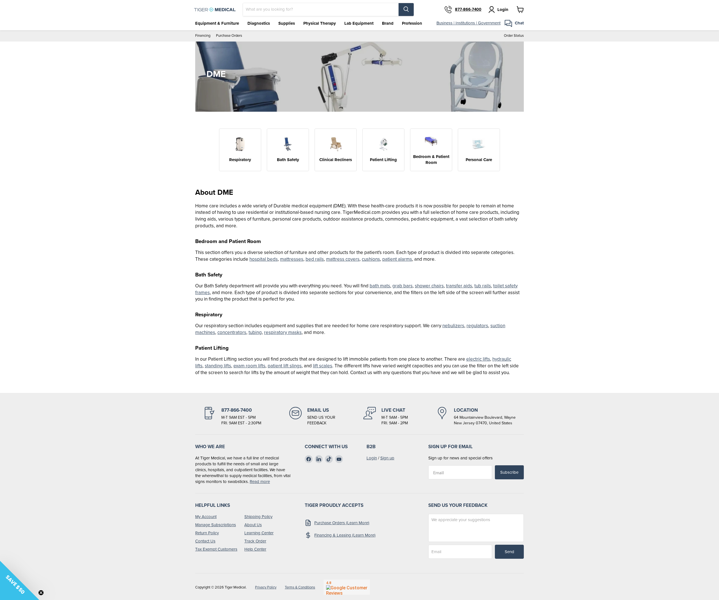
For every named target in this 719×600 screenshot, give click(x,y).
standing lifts (218, 365)
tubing (255, 332)
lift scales (322, 365)
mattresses (291, 259)
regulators (477, 325)
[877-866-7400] (232, 416)
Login (372, 458)
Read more (260, 481)
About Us (253, 525)
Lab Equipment (359, 23)
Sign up (387, 458)
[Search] (406, 9)
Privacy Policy (265, 587)
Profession (412, 23)
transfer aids (459, 285)
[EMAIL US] (312, 416)
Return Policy (207, 533)
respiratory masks (283, 332)
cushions (371, 259)
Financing (202, 36)
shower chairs (429, 285)
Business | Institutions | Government (468, 23)
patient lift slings (285, 365)
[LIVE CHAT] (385, 416)
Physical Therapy (319, 23)
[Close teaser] (41, 593)
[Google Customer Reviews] (347, 587)
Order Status (514, 36)
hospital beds (263, 259)
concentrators (231, 332)
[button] (19, 580)
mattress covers (343, 259)
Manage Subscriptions (215, 525)
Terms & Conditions (300, 587)
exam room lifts (249, 365)
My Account (206, 517)
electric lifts (478, 359)
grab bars (402, 285)
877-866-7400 (468, 9)
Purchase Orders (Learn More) (341, 523)
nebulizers (453, 325)
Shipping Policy (258, 517)
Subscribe (509, 472)
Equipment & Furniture (217, 23)
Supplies (286, 23)
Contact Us (205, 541)
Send (509, 552)
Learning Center (259, 533)
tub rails (482, 285)
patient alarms (397, 259)
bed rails (315, 259)
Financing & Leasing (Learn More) (345, 535)
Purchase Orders (229, 36)
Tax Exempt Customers (216, 549)
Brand (387, 23)
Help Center (255, 549)
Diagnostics (258, 23)
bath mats (380, 285)
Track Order (255, 541)
